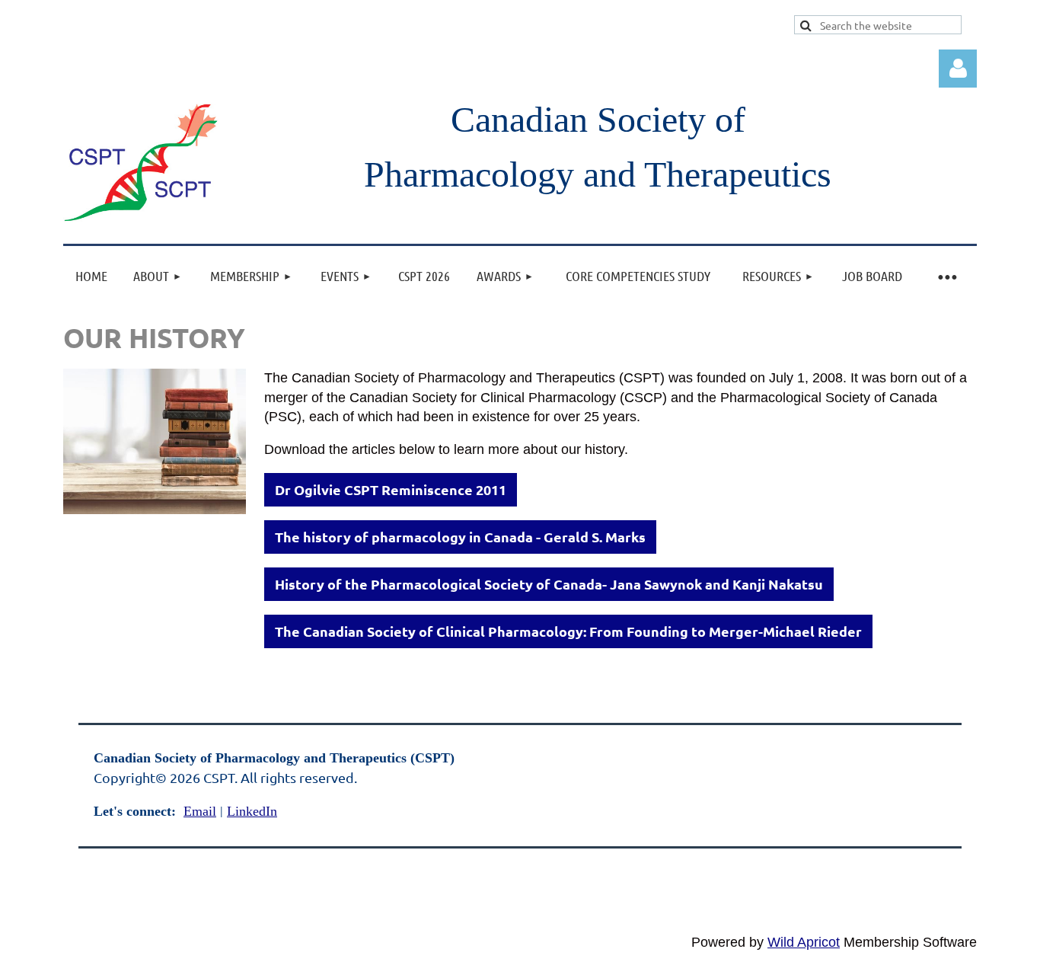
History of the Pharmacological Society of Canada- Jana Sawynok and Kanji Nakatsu (549, 584)
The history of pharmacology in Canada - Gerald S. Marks (460, 536)
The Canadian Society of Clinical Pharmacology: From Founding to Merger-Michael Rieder (568, 631)
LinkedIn (252, 811)
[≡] (946, 276)
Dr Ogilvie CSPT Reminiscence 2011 (390, 489)
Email (199, 811)
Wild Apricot (803, 942)
